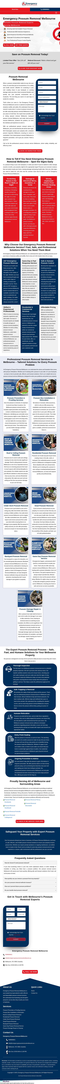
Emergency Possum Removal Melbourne (29, 1072)
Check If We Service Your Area (31, 821)
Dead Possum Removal (9, 1021)
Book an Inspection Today (30, 151)
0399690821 (8, 954)
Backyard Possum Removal (10, 1023)
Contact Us (34, 993)
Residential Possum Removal (11, 1017)
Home (33, 990)
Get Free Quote (21, 45)
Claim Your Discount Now (30, 68)
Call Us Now (31, 972)
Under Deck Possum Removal (11, 1019)
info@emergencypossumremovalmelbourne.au (18, 958)
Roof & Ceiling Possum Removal (12, 1014)
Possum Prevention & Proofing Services (14, 1010)
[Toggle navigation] (56, 12)
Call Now (9, 45)
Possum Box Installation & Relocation (13, 1012)
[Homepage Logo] (29, 4)
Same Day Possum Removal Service (13, 1026)
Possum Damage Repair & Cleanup (13, 1028)
